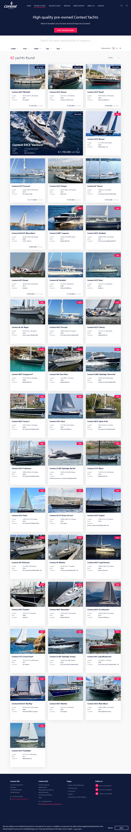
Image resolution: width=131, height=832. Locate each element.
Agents (70, 794)
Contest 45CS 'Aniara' (58, 92)
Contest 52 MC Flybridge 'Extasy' (63, 657)
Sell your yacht (72, 788)
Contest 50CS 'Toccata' (59, 327)
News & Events (78, 6)
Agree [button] (121, 828)
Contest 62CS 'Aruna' (20, 280)
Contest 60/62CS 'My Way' (22, 704)
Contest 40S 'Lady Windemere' (99, 657)
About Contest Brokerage (76, 785)
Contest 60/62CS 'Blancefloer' (23, 233)
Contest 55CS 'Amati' (95, 92)
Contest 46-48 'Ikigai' (20, 327)
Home (29, 6)
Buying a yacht (40, 6)
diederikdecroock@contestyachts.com (51, 804)
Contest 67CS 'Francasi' (21, 186)
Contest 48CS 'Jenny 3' (21, 421)
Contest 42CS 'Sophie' (96, 515)
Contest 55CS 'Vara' (57, 421)
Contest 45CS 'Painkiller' (21, 751)
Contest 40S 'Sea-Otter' (59, 374)
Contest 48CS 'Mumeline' (60, 609)
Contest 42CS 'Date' (19, 515)
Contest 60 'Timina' (95, 186)
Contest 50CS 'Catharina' (21, 468)
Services (67, 6)
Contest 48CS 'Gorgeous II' (22, 374)
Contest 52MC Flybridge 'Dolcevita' (101, 374)
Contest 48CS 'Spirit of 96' (97, 421)
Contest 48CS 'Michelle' (21, 92)
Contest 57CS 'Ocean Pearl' (22, 657)
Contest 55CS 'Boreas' (96, 139)
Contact (101, 6)
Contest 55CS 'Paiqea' (58, 186)
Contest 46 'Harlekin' (58, 280)
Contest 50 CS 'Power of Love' (61, 515)
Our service (71, 791)
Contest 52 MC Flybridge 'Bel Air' (63, 468)
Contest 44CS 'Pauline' (21, 609)
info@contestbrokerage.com (20, 799)
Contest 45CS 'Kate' (95, 280)
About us (91, 6)
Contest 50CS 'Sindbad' (96, 233)
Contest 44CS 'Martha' (58, 704)
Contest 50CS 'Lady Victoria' (98, 562)
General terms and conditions (77, 797)
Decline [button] (110, 828)
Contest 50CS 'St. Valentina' (98, 609)
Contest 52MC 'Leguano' (59, 233)
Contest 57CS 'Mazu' (95, 468)
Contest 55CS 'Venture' (27, 145)
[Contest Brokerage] (10, 5)
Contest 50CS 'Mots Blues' (97, 704)
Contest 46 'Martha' (57, 562)
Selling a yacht (55, 6)
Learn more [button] (78, 829)
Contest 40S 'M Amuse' (21, 562)
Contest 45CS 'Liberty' (96, 327)
